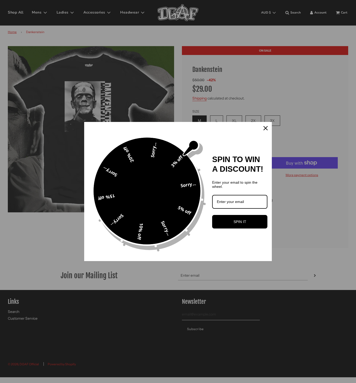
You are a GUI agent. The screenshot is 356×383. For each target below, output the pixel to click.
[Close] (265, 128)
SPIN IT (240, 222)
